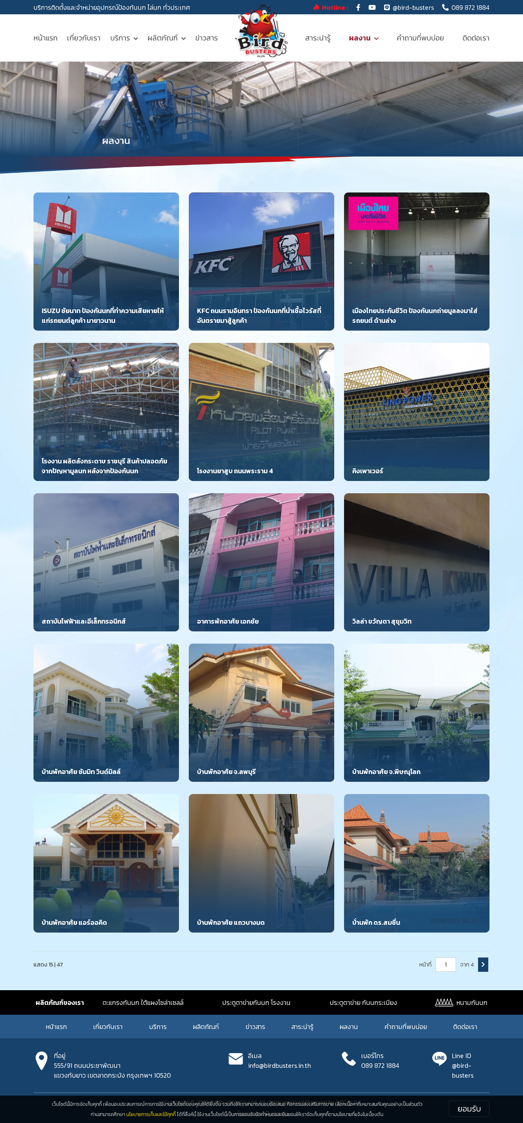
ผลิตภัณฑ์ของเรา (60, 1002)
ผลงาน (360, 37)
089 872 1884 (470, 7)
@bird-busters (413, 7)
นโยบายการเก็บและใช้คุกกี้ (151, 1114)
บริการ (120, 37)
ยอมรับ (469, 1109)
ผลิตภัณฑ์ (163, 37)
